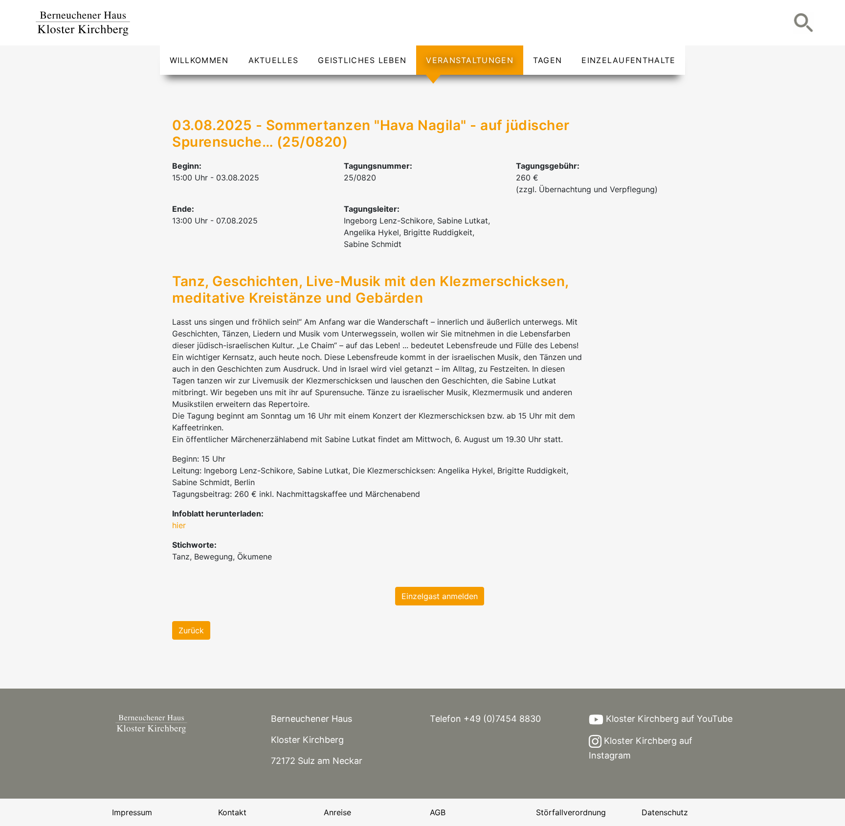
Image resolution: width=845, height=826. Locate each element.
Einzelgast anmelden (439, 596)
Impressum (132, 812)
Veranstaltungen (469, 60)
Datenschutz (665, 812)
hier (179, 525)
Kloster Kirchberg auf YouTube (668, 719)
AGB (437, 812)
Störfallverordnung (571, 812)
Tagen (547, 60)
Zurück (191, 630)
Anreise (337, 812)
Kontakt (232, 812)
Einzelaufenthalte (628, 60)
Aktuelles (273, 60)
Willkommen (199, 60)
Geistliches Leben (362, 60)
